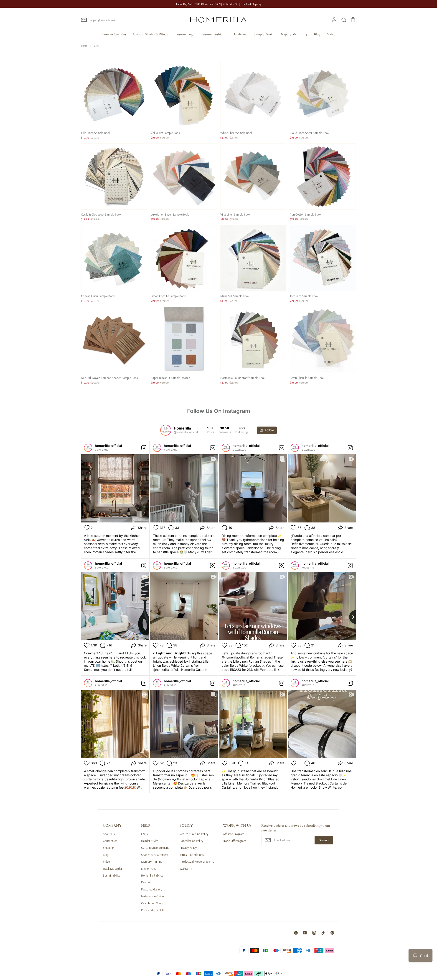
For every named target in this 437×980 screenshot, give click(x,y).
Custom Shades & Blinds (150, 34)
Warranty (186, 869)
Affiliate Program (233, 834)
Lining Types (148, 869)
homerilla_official (108, 446)
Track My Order (112, 869)
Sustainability (111, 875)
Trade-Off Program (234, 841)
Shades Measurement (154, 855)
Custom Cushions (213, 34)
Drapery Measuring (293, 34)
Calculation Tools (152, 903)
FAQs (144, 834)
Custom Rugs (184, 34)
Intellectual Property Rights (197, 861)
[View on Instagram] (144, 447)
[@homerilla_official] (165, 430)
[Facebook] (295, 932)
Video (331, 34)
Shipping (108, 848)
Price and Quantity (153, 910)
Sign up (323, 840)
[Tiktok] (323, 932)
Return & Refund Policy (194, 834)
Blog (317, 34)
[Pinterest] (332, 932)
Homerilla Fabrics (152, 875)
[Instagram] (314, 932)
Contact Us (110, 841)
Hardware (239, 34)
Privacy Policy (188, 848)
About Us (109, 834)
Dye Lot (146, 882)
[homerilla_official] (88, 448)
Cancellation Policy (191, 841)
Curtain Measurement (155, 848)
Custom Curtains (114, 34)
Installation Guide (152, 896)
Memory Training (151, 861)
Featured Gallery (151, 889)
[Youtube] (305, 932)
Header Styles (149, 841)
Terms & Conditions (192, 855)
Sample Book (263, 34)
